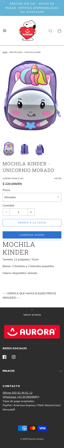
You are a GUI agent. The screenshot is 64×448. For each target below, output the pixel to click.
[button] (9, 149)
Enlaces (9, 371)
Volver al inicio (32, 314)
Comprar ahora (32, 234)
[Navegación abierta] (4, 30)
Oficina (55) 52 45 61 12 (17, 392)
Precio (6, 190)
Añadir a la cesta (32, 222)
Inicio (5, 52)
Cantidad (8, 205)
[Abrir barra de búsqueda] (50, 30)
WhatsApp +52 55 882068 (19, 396)
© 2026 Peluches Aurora (31, 439)
